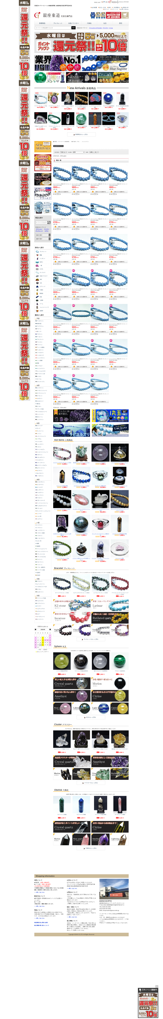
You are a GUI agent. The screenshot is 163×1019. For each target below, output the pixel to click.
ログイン (106, 9)
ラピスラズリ (40, 600)
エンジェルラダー (41, 371)
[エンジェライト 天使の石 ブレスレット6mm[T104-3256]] (80, 383)
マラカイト (39, 581)
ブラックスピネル (41, 556)
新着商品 (42, 23)
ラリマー (105, 28)
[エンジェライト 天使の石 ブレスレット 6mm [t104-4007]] (80, 208)
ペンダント (42, 258)
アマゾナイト (40, 339)
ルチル (46, 231)
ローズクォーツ (41, 616)
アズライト (39, 334)
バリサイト (39, 535)
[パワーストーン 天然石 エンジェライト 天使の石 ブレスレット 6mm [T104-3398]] (99, 348)
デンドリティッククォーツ (43, 511)
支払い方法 (102, 7)
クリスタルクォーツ (42, 411)
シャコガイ (39, 441)
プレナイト (39, 559)
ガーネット (39, 395)
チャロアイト (40, 492)
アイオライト (40, 321)
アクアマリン (40, 326)
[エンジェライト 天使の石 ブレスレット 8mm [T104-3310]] (80, 243)
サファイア (39, 425)
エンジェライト (41, 368)
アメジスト (39, 342)
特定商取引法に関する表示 (41, 922)
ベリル (111, 28)
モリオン (39, 589)
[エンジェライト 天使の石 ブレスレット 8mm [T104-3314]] (117, 208)
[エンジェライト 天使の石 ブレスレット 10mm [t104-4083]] (117, 173)
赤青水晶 (39, 323)
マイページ (114, 9)
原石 (120, 23)
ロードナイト (40, 619)
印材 (41, 297)
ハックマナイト (41, 530)
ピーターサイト (41, 538)
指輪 (41, 255)
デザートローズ (41, 500)
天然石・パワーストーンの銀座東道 (61, 141)
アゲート (39, 329)
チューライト (40, 495)
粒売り (41, 262)
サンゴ (38, 428)
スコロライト (40, 460)
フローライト (40, 562)
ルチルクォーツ (41, 611)
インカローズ (40, 355)
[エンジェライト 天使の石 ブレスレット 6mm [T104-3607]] (61, 278)
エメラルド (39, 365)
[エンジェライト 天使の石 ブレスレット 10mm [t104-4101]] (99, 173)
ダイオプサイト (41, 482)
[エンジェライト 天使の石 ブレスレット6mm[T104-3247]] (99, 383)
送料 (109, 7)
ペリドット (39, 564)
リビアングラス (41, 608)
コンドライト (40, 419)
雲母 (38, 363)
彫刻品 (41, 293)
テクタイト (39, 497)
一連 (41, 265)
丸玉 (104, 23)
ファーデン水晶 (41, 570)
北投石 (38, 572)
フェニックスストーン (42, 551)
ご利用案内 (116, 7)
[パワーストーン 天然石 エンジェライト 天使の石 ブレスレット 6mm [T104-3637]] (99, 313)
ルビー (38, 614)
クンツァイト (40, 414)
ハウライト (39, 527)
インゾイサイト (41, 358)
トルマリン (39, 519)
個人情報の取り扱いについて (41, 925)
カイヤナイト (40, 388)
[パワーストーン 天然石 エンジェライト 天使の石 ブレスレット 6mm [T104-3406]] (61, 348)
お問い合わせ (124, 9)
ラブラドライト (41, 603)
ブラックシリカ (41, 554)
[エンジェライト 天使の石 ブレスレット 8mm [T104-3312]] (61, 243)
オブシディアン (41, 381)
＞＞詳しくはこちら (39, 892)
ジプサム (39, 439)
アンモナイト (40, 350)
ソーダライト (40, 476)
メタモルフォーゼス (42, 586)
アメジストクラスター (95, 28)
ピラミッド (42, 286)
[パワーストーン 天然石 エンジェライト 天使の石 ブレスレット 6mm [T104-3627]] (117, 313)
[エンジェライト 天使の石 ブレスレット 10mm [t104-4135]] (61, 173)
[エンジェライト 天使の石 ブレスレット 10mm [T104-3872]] (117, 278)
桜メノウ (39, 331)
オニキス (39, 376)
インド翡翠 (39, 360)
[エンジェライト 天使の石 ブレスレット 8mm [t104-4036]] (61, 208)
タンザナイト (40, 490)
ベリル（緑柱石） (41, 567)
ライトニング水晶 (41, 598)
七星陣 (41, 300)
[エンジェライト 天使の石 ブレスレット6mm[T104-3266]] (117, 348)
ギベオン (39, 406)
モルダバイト (40, 592)
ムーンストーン (41, 584)
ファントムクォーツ (42, 548)
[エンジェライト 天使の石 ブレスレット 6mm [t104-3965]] (99, 208)
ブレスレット (57, 23)
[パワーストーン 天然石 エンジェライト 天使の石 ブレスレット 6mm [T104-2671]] (80, 313)
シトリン (39, 433)
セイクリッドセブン (42, 465)
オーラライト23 (41, 373)
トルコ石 (39, 516)
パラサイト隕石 (41, 533)
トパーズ (39, 513)
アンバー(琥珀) (40, 347)
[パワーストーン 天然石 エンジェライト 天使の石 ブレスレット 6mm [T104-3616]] (61, 313)
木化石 (38, 575)
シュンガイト (40, 444)
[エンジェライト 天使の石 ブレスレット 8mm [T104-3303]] (99, 243)
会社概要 (94, 7)
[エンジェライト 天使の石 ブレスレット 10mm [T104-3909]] (80, 278)
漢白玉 (38, 403)
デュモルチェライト (42, 505)
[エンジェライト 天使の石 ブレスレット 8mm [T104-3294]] (117, 243)
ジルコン (39, 446)
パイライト (39, 525)
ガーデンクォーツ (41, 393)
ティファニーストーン (42, 503)
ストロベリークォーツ (42, 452)
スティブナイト (41, 462)
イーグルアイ (40, 352)
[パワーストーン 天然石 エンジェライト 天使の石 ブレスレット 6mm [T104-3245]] (80, 348)
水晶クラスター (73, 23)
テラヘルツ (39, 229)
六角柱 (89, 23)
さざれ (41, 269)
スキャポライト (41, 457)
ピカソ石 (39, 541)
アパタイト (39, 336)
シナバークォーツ (41, 436)
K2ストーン (40, 417)
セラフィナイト (41, 468)
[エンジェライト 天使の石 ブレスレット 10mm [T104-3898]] (99, 278)
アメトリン (39, 344)
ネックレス (42, 272)
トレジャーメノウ (44, 307)
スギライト (39, 454)
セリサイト (39, 470)
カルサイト (39, 398)
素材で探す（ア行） (75, 141)
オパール (39, 379)
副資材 (41, 310)
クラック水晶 (40, 409)
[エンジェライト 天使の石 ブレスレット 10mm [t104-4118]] (80, 173)
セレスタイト (40, 473)
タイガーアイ (40, 484)
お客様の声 (125, 7)
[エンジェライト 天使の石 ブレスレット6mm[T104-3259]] (61, 383)
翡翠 (38, 543)
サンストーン (40, 431)
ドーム (41, 303)
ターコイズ (39, 487)
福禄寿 (38, 546)
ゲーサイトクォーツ (42, 390)
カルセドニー (40, 401)
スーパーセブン (41, 449)
